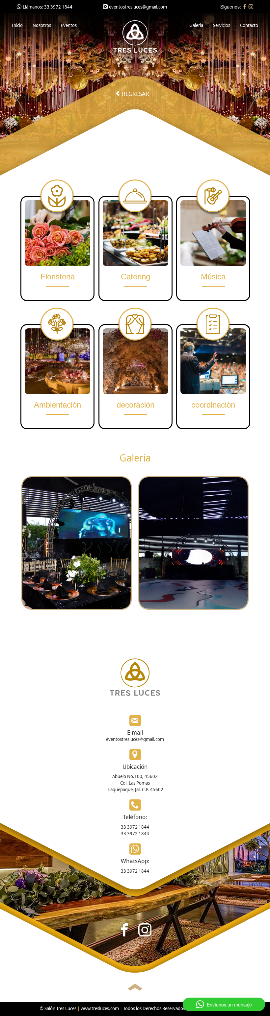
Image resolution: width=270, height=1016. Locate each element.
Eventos (69, 25)
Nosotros (42, 25)
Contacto (249, 25)
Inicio (17, 25)
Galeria (196, 25)
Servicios (221, 25)
